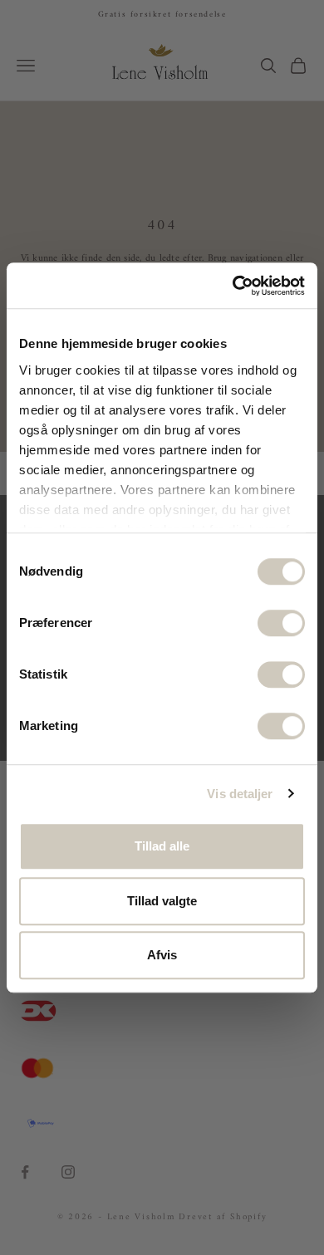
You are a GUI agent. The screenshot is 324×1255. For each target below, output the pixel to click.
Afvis (162, 955)
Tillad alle (162, 846)
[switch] (281, 623)
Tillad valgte (162, 901)
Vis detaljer (239, 794)
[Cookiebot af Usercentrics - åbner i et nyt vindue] (233, 286)
